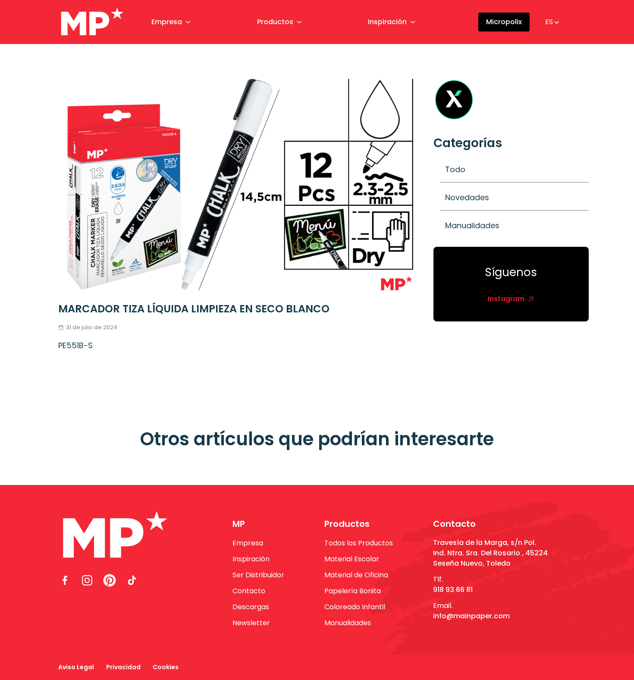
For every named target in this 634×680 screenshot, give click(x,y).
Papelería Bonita (352, 591)
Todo (455, 169)
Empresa (166, 22)
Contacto (248, 591)
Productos (275, 22)
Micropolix (504, 22)
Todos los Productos (358, 543)
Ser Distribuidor (258, 575)
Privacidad (123, 667)
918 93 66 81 (453, 590)
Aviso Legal (76, 667)
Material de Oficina (356, 575)
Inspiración (387, 22)
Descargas (250, 607)
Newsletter (251, 623)
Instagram (506, 299)
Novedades (467, 197)
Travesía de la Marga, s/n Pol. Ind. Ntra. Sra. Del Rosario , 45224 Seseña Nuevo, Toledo (490, 553)
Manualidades (472, 225)
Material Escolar (351, 559)
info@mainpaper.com (471, 616)
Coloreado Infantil (354, 607)
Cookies (166, 667)
